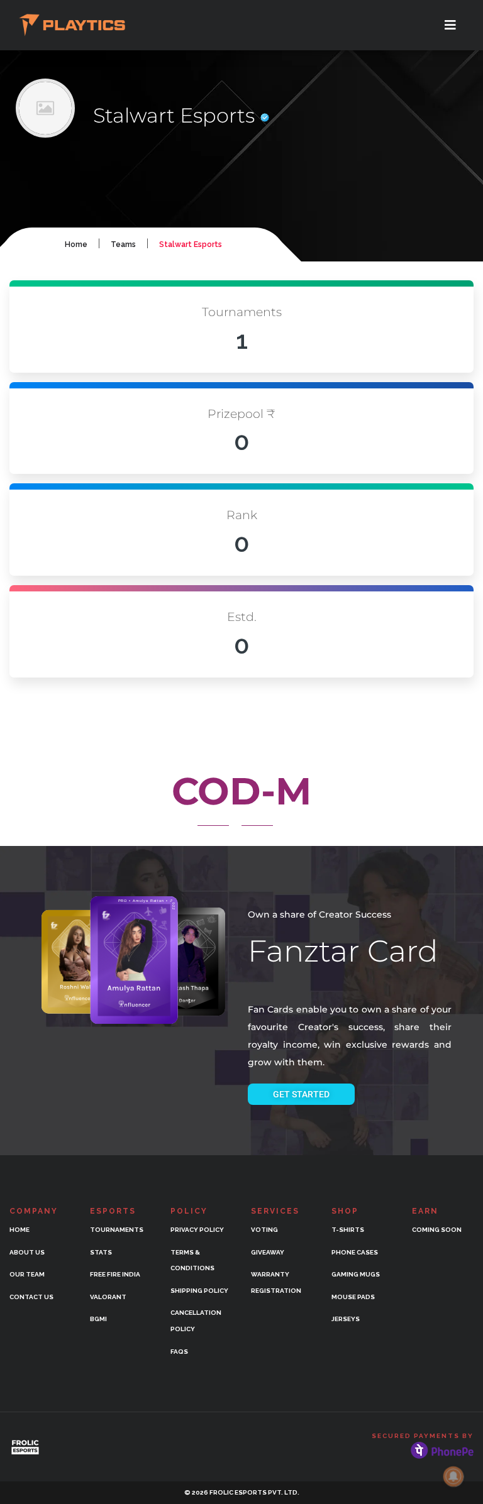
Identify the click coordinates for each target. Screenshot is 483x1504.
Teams (123, 244)
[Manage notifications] (453, 1476)
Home (76, 244)
